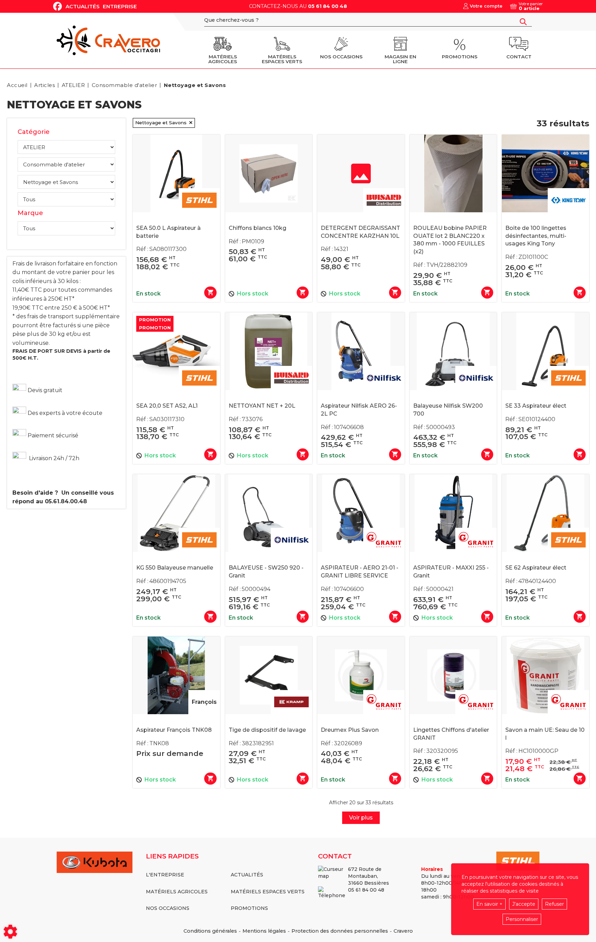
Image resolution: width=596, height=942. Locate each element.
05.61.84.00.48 (66, 501)
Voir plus (361, 817)
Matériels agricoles (177, 891)
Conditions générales (210, 931)
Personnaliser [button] (522, 919)
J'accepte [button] (523, 904)
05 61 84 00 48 (327, 6)
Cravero (403, 931)
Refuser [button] (554, 904)
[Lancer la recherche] (523, 22)
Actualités (83, 6)
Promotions (249, 908)
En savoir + (489, 904)
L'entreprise (165, 875)
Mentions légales (264, 931)
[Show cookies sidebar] (10, 932)
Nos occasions (167, 908)
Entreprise (120, 6)
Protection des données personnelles (339, 931)
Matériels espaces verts (268, 891)
